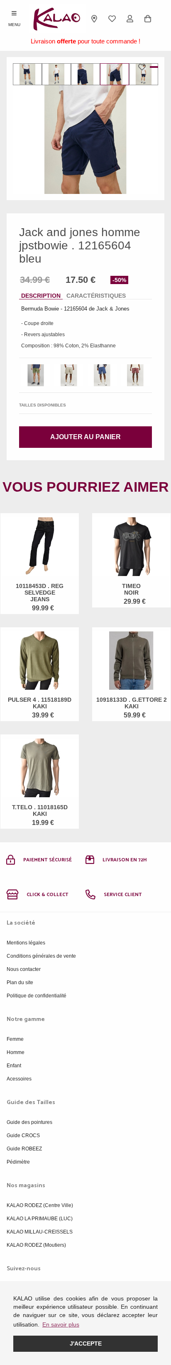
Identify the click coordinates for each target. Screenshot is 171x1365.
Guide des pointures (29, 1122)
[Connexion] (130, 18)
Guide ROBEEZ (24, 1149)
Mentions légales (26, 943)
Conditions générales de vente (41, 956)
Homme (15, 1052)
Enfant (14, 1066)
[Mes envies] (112, 18)
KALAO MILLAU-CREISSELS (40, 1232)
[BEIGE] (68, 375)
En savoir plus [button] (60, 1324)
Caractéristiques (96, 295)
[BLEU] (102, 375)
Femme (15, 1039)
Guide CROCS (23, 1135)
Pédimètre (18, 1162)
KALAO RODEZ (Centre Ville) (40, 1205)
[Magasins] (94, 18)
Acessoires (19, 1079)
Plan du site (20, 982)
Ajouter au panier (85, 436)
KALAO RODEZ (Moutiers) (36, 1245)
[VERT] (35, 375)
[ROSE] (135, 375)
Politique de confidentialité (36, 996)
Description (41, 295)
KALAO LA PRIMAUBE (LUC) (40, 1219)
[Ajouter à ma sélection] (144, 67)
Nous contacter (24, 969)
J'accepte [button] (86, 1343)
